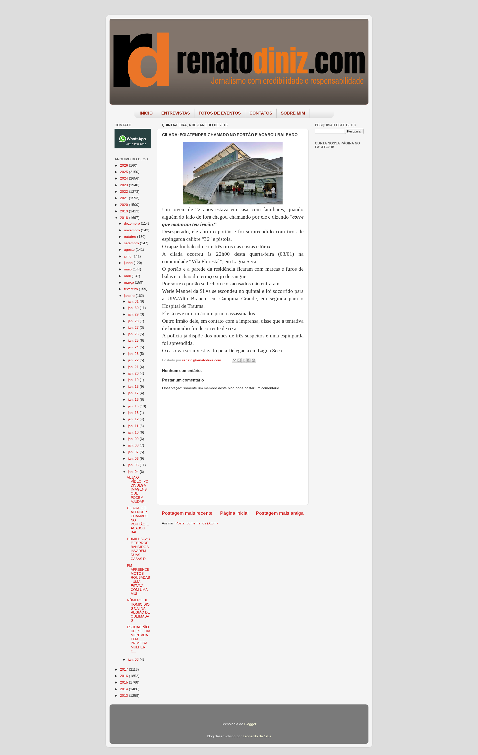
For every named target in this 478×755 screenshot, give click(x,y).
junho (129, 263)
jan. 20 (134, 373)
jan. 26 (134, 334)
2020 (124, 205)
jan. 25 (134, 340)
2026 (124, 165)
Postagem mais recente (187, 513)
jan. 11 (133, 426)
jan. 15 (134, 406)
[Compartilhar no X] (243, 360)
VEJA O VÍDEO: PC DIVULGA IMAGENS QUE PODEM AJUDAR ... (137, 489)
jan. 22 (134, 360)
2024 (124, 178)
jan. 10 (134, 432)
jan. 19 (134, 380)
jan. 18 (134, 386)
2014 (124, 689)
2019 (124, 211)
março (129, 282)
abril (128, 276)
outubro (130, 237)
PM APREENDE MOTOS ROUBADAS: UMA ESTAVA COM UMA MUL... (138, 580)
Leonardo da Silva (257, 736)
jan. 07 (134, 452)
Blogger (250, 724)
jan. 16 (134, 399)
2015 (124, 682)
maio (128, 269)
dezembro (132, 223)
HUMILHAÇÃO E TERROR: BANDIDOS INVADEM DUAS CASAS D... (138, 549)
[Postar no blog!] (239, 360)
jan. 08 (134, 445)
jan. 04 (134, 472)
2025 (124, 172)
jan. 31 (134, 301)
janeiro (130, 296)
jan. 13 (134, 413)
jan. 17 (134, 393)
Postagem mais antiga (280, 513)
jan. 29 (134, 314)
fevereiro (131, 289)
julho (128, 256)
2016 (124, 676)
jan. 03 (134, 659)
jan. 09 (134, 439)
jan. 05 (134, 465)
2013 (124, 695)
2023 (124, 185)
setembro (132, 243)
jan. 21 (134, 367)
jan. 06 (134, 458)
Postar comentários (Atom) (197, 523)
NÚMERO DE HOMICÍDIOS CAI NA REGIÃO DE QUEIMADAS (138, 610)
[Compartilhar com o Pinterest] (253, 360)
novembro (132, 230)
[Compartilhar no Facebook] (248, 360)
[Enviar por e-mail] (234, 360)
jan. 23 (134, 354)
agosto (130, 250)
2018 (124, 218)
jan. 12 (134, 419)
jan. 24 (134, 347)
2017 (124, 669)
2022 (124, 191)
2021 (124, 198)
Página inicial (234, 513)
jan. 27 (134, 327)
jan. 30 (134, 308)
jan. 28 (134, 321)
